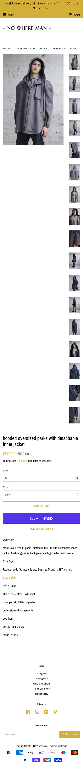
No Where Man (40, 746)
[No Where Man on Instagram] (37, 712)
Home (6, 48)
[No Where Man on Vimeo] (55, 712)
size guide (42, 673)
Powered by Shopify (58, 746)
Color (6, 487)
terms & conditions (41, 683)
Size (5, 471)
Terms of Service (41, 688)
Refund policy (41, 694)
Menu (11, 14)
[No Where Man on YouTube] (46, 712)
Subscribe (70, 734)
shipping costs (41, 678)
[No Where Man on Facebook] (28, 712)
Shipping (22, 461)
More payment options (41, 529)
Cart (76, 14)
